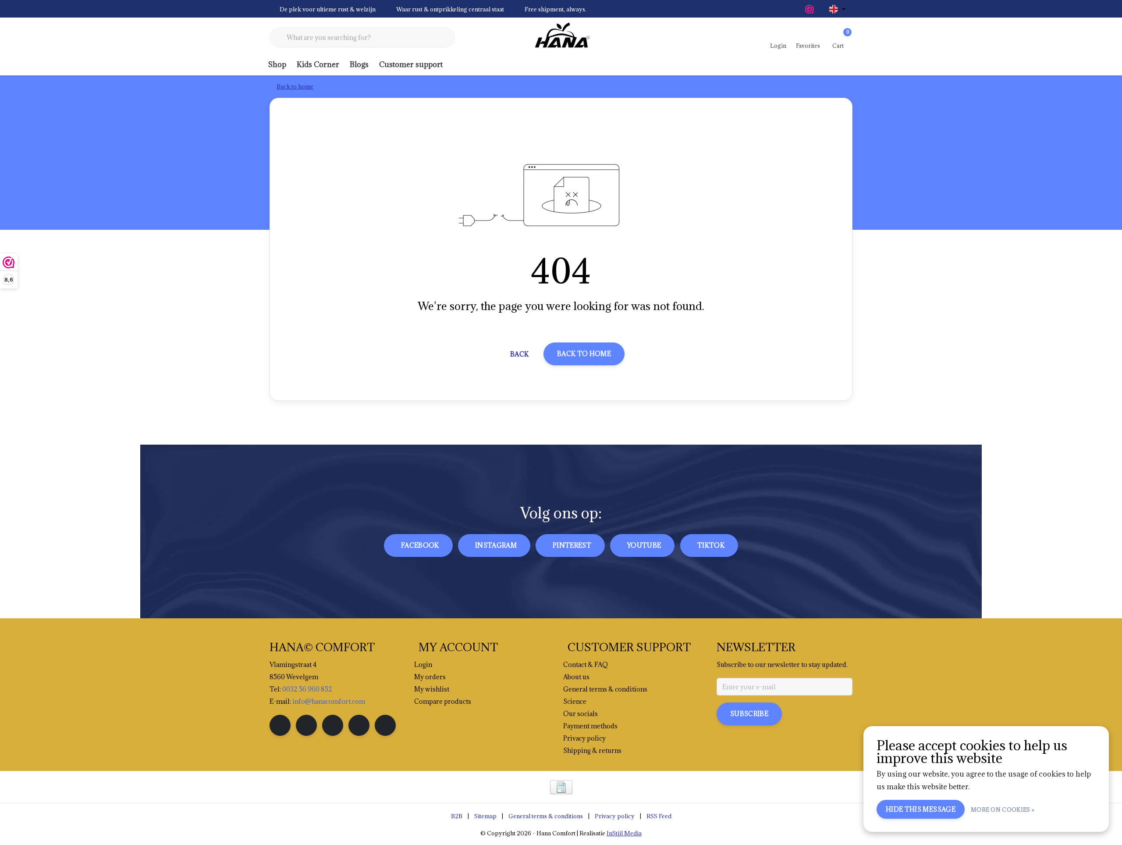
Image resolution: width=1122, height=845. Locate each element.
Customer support (411, 64)
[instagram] (306, 725)
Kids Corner (318, 64)
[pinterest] (332, 725)
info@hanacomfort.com (328, 701)
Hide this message (920, 809)
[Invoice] (561, 787)
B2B (456, 816)
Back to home (584, 353)
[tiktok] (385, 725)
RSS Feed (658, 816)
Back (519, 354)
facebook (420, 545)
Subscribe (749, 714)
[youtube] (358, 725)
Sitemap (485, 816)
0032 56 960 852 (307, 689)
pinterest (572, 545)
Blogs (359, 64)
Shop (277, 64)
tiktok (710, 545)
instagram (496, 545)
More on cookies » (1002, 809)
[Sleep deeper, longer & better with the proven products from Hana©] (561, 38)
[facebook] (280, 725)
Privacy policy (615, 816)
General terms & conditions (545, 816)
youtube (644, 545)
